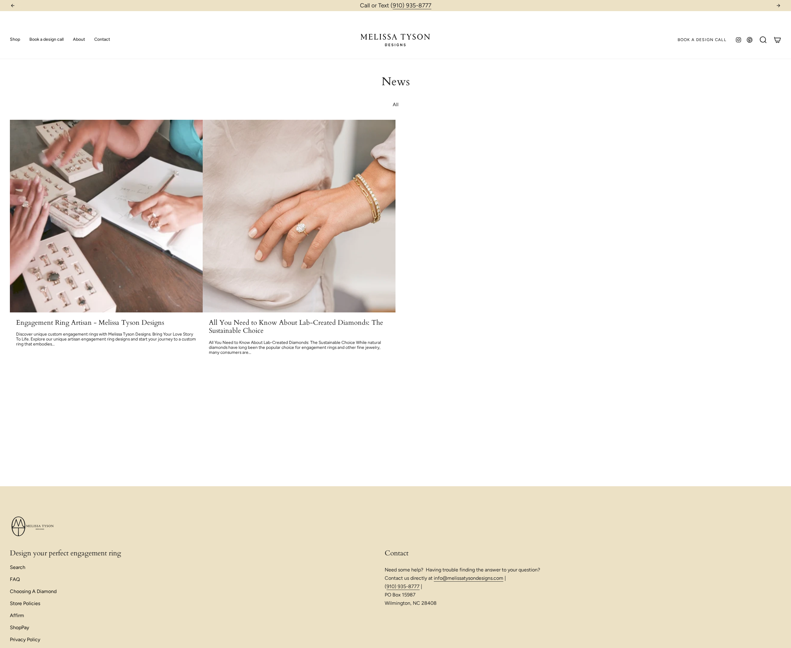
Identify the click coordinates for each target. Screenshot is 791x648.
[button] (15, 39)
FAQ (15, 579)
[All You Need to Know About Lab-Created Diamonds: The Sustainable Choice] (299, 216)
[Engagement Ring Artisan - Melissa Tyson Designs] (106, 216)
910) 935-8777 (412, 5)
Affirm (17, 615)
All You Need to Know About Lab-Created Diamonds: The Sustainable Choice (296, 326)
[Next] (778, 5)
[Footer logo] (33, 527)
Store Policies (25, 603)
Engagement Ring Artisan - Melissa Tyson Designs (90, 322)
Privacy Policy (25, 639)
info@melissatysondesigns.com (468, 578)
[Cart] (777, 40)
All (396, 104)
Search (17, 567)
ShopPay (19, 627)
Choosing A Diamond (33, 591)
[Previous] (12, 5)
